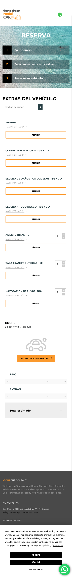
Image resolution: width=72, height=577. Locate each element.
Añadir (36, 135)
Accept (36, 555)
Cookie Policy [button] (48, 542)
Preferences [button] (58, 545)
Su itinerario (22, 50)
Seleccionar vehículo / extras (34, 64)
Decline (35, 562)
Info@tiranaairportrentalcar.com (20, 512)
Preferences (36, 569)
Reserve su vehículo (28, 78)
